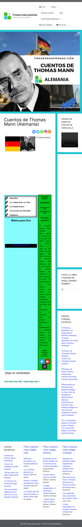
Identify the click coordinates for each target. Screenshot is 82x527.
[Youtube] (47, 361)
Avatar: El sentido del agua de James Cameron (31, 483)
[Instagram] (45, 131)
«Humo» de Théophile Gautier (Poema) (68, 361)
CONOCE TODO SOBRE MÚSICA (50, 450)
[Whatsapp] (41, 131)
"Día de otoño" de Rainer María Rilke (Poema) (11, 475)
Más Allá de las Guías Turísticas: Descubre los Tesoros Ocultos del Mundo (69, 482)
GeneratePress (56, 524)
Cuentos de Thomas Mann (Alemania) (10, 458)
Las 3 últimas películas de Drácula (29, 472)
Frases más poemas (25, 14)
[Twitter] (38, 131)
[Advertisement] (27, 175)
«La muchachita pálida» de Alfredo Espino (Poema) (68, 430)
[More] (49, 131)
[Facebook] (34, 131)
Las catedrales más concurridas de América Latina (69, 495)
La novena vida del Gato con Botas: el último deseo (31, 494)
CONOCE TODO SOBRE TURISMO (69, 450)
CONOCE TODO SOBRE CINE (31, 450)
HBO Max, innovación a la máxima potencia (30, 461)
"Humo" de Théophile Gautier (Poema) (11, 466)
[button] (7, 144)
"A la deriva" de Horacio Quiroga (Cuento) (10, 483)
